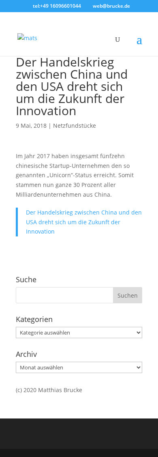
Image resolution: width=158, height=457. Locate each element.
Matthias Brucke (60, 390)
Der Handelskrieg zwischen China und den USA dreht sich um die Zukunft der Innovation (72, 86)
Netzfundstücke (74, 125)
